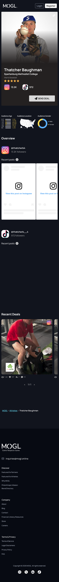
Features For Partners (10, 472)
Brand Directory (7, 488)
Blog (3, 508)
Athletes (13, 410)
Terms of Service (8, 541)
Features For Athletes (10, 476)
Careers (5, 525)
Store (4, 521)
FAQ (3, 554)
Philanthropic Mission (10, 485)
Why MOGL (6, 481)
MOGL (4, 410)
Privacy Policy (7, 550)
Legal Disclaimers (8, 545)
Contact (5, 512)
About (4, 504)
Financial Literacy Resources (12, 517)
